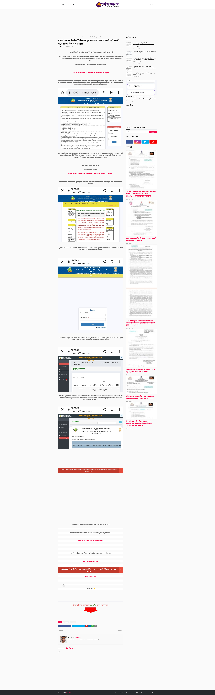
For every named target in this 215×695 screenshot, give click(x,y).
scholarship (64, 36)
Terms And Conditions (145, 692)
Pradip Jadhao (69, 692)
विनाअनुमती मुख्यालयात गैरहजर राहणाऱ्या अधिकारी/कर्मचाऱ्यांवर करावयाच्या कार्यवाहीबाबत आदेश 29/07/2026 (144, 67)
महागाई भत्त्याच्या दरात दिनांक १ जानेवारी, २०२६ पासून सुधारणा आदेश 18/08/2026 (140, 370)
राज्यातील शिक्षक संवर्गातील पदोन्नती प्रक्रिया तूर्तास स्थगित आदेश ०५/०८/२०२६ (144, 73)
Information (65, 622)
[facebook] (150, 4)
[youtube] (153, 142)
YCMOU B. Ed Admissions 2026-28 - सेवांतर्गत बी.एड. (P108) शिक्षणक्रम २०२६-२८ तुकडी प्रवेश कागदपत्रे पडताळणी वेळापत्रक (144, 59)
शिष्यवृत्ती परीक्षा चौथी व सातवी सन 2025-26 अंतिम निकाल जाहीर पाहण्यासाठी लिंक (144, 52)
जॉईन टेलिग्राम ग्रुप (90, 576)
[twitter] (153, 4)
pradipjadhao (61, 46)
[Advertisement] (107, 22)
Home (63, 4)
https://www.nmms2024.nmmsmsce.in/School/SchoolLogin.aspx (90, 174)
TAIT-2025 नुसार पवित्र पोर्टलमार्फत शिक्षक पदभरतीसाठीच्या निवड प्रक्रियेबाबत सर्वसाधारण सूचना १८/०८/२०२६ (143, 44)
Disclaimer (154, 692)
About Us (68, 4)
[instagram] (156, 4)
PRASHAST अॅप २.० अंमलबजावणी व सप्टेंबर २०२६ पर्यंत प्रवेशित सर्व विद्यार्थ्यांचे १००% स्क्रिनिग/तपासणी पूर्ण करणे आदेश (141, 98)
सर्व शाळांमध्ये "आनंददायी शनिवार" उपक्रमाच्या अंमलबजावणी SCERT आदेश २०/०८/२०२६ (140, 397)
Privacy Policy (136, 692)
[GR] (141, 87)
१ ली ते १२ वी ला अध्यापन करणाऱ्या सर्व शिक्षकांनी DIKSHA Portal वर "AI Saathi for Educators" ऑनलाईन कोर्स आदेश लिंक (141, 193)
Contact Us (75, 4)
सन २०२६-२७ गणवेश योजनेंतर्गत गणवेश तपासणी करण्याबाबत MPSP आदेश (141, 239)
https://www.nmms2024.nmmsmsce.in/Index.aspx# (91, 72)
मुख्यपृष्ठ (59, 36)
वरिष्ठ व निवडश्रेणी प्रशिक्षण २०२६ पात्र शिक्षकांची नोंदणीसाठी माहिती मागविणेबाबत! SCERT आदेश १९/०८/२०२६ (139, 423)
